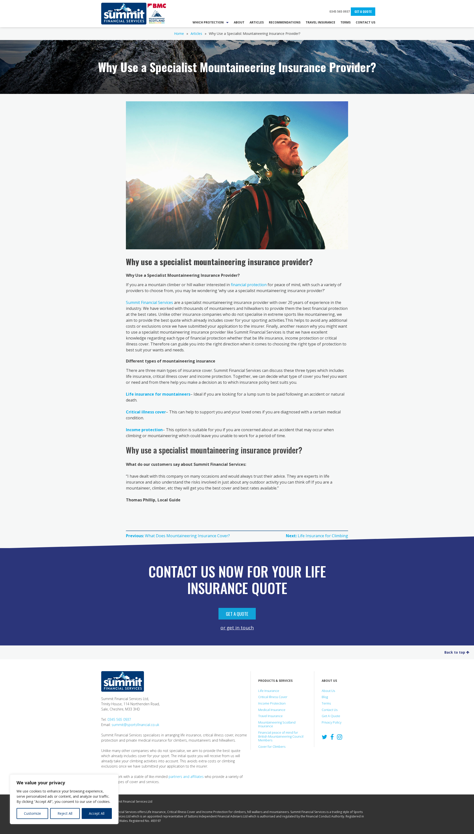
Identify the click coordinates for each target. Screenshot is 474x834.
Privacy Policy (331, 722)
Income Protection (272, 703)
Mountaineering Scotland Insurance (277, 724)
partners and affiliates (186, 776)
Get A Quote (363, 11)
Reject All (65, 813)
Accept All (96, 813)
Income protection (144, 429)
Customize (32, 813)
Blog (325, 697)
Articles (196, 33)
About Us (328, 690)
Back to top (455, 652)
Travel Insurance (270, 716)
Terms (326, 703)
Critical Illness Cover (272, 697)
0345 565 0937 (339, 11)
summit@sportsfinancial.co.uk (135, 724)
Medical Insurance (271, 709)
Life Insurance (268, 690)
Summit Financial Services (123, 13)
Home (179, 33)
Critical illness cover (146, 412)
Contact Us (329, 709)
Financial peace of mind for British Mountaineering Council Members (280, 736)
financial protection (249, 284)
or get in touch (237, 627)
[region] (64, 799)
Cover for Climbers (271, 746)
